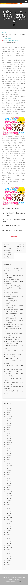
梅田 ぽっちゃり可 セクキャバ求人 (12, 230)
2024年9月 (8, 446)
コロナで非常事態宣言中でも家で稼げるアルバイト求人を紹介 (7, 250)
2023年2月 (8, 487)
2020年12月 (9, 543)
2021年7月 (8, 528)
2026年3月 (8, 408)
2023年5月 (8, 481)
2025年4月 (8, 431)
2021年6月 (8, 530)
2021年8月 (8, 526)
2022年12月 (9, 491)
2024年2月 (8, 461)
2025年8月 (8, 423)
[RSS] (14, 25)
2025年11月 (9, 416)
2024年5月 (8, 455)
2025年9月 (8, 421)
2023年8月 (8, 474)
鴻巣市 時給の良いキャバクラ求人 (11, 208)
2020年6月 (8, 556)
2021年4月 (8, 534)
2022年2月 (8, 513)
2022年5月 (8, 506)
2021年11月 (9, 519)
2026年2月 (8, 410)
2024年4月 (8, 457)
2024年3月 (8, 459)
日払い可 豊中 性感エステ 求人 (14, 279)
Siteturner (19, 581)
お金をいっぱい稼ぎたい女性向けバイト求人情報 (14, 16)
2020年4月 (8, 560)
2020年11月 (9, 545)
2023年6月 (8, 479)
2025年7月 (8, 425)
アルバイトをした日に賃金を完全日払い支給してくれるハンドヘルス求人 (13, 271)
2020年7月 (8, 554)
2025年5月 (8, 429)
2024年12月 (9, 440)
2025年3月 (8, 433)
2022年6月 (8, 504)
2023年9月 (8, 472)
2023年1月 (8, 489)
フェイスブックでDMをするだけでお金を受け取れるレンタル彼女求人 (13, 288)
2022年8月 (8, 500)
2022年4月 (8, 509)
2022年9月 (8, 498)
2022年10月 (9, 496)
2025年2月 (8, 436)
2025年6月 (8, 427)
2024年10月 (9, 444)
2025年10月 (9, 418)
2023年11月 (9, 468)
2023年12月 (9, 466)
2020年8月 (8, 551)
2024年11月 (9, 442)
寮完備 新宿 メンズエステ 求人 (14, 318)
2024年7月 (8, 451)
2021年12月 (9, 517)
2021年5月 (8, 532)
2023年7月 (8, 476)
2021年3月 (8, 536)
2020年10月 (9, 547)
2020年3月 (8, 562)
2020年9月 (8, 549)
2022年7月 (8, 502)
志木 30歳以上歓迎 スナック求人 (11, 226)
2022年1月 (8, 515)
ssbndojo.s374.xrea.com (10, 40)
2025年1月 (8, 438)
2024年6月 (8, 453)
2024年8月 (8, 449)
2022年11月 (9, 494)
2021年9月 (8, 524)
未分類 (4, 32)
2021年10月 (9, 521)
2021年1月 (8, 541)
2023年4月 (8, 483)
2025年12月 (9, 414)
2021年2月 (8, 539)
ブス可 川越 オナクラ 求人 (12, 358)
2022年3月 (8, 511)
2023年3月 (8, 485)
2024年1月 (8, 464)
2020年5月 (8, 558)
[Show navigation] (26, 1)
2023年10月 (9, 470)
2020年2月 (8, 564)
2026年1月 (8, 412)
